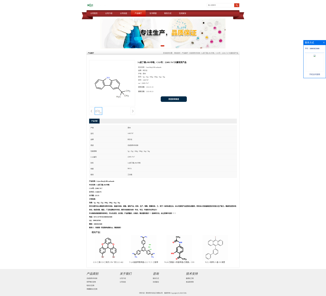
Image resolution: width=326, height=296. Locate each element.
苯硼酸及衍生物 (92, 289)
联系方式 (167, 13)
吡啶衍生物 (90, 285)
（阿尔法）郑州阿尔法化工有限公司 (150, 293)
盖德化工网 (190, 278)
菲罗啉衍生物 (91, 282)
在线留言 (182, 13)
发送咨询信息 (173, 99)
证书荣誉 (153, 13)
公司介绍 (108, 13)
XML (185, 293)
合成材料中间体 (194, 53)
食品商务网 (190, 282)
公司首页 (94, 13)
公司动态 (123, 13)
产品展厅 (138, 13)
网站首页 (177, 53)
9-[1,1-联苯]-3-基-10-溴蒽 (215, 262)
